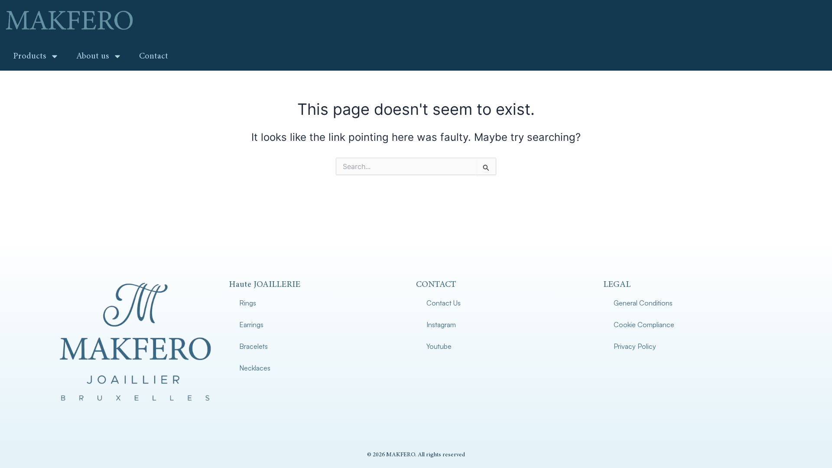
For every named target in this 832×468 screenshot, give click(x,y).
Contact (153, 56)
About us (92, 56)
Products (29, 56)
